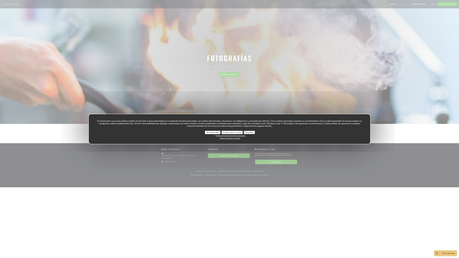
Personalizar (249, 132)
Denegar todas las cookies (232, 132)
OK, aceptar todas (212, 132)
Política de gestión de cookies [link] (230, 138)
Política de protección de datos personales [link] (230, 136)
